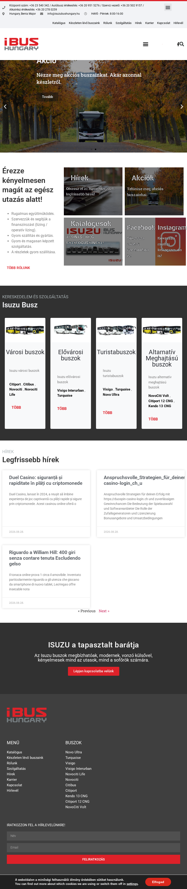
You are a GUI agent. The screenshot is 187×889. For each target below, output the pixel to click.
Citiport (71, 791)
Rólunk (107, 23)
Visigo (70, 763)
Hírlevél (178, 23)
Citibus (70, 785)
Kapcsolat (163, 23)
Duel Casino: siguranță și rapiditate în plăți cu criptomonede (45, 480)
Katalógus (58, 23)
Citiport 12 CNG (160, 401)
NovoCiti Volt (158, 396)
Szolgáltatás (124, 23)
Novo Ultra (73, 752)
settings (132, 884)
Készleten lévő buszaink (84, 23)
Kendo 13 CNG (159, 406)
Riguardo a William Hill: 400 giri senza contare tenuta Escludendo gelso (45, 558)
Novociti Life (75, 774)
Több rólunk (18, 268)
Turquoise (73, 758)
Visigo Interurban (78, 769)
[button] (168, 7)
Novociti (71, 780)
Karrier (149, 23)
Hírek (138, 23)
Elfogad (158, 882)
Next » (104, 610)
